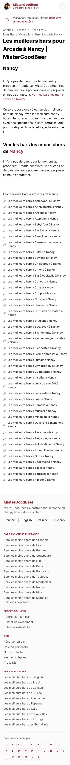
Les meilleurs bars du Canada (23, 687)
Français (9, 520)
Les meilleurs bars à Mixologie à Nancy (33, 416)
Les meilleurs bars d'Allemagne (24, 698)
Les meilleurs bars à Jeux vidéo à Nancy (33, 393)
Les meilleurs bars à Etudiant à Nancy (32, 320)
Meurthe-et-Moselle (17, 34)
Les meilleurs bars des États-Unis (26, 724)
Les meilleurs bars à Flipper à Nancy (31, 479)
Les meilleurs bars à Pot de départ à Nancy (35, 444)
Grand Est (37, 30)
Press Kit (10, 662)
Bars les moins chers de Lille (23, 561)
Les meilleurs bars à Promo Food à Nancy (34, 450)
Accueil (8, 30)
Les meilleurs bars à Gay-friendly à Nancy (35, 366)
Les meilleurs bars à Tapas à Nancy (30, 468)
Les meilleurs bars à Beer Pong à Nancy (33, 236)
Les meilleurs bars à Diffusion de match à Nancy (35, 312)
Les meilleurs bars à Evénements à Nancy (35, 332)
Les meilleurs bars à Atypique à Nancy (32, 218)
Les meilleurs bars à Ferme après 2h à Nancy (37, 354)
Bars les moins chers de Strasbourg (27, 555)
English (27, 520)
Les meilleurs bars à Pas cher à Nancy (32, 432)
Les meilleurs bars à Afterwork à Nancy (33, 201)
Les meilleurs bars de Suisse (23, 693)
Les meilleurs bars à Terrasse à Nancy (32, 473)
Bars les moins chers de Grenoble (26, 540)
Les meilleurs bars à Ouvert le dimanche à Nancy (35, 424)
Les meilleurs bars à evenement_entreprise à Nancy (36, 340)
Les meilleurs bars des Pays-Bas (25, 714)
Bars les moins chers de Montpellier (27, 582)
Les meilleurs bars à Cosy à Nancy (30, 287)
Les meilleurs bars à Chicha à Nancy (31, 269)
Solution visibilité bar (18, 627)
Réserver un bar (14, 641)
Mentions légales (15, 657)
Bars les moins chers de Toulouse (26, 576)
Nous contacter (14, 652)
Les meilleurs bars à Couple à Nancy (31, 293)
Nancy (17, 151)
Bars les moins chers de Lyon (23, 545)
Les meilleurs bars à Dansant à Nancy (32, 305)
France (21, 30)
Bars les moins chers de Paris (23, 566)
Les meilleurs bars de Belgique (24, 677)
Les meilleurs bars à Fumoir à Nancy (31, 360)
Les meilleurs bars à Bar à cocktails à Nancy (36, 275)
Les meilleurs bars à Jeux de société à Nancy (32, 385)
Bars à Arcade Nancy (49, 34)
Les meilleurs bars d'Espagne (23, 703)
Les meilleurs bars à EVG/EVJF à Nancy (33, 326)
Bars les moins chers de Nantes (25, 587)
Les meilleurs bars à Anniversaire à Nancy (35, 207)
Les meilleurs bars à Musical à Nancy (31, 411)
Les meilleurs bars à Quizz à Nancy (30, 456)
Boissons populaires (17, 602)
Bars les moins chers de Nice (23, 592)
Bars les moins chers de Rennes (25, 550)
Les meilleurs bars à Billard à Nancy (31, 252)
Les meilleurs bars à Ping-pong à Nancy (33, 438)
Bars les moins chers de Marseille (26, 598)
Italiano (43, 520)
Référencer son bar (16, 616)
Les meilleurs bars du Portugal (24, 719)
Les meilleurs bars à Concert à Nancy (32, 281)
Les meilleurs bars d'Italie (20, 708)
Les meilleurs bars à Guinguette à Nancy (34, 371)
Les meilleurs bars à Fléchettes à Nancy (34, 348)
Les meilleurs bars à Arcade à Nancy (31, 213)
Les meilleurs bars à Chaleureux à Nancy (34, 263)
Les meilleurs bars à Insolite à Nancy (31, 377)
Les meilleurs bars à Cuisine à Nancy (31, 299)
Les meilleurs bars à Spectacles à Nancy (34, 462)
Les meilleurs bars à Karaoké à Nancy (32, 405)
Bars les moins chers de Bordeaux (26, 571)
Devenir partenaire (16, 647)
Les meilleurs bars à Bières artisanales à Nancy (34, 244)
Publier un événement (18, 622)
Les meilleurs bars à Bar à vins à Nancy (33, 230)
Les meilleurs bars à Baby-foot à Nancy (33, 224)
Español (60, 520)
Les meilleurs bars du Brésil (22, 682)
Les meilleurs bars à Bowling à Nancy (32, 257)
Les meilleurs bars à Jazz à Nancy (29, 399)
